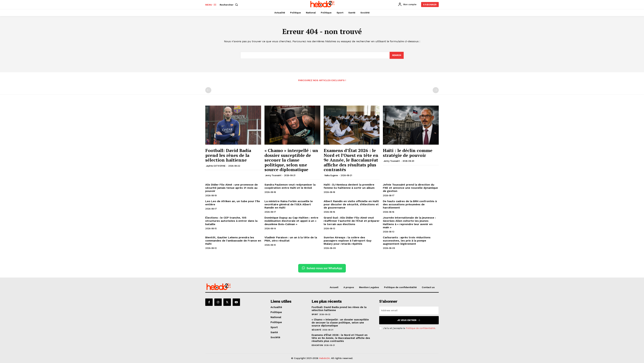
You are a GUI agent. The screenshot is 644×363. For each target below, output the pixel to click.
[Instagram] (218, 302)
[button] (229, 4)
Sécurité (316, 330)
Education (317, 345)
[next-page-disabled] (436, 90)
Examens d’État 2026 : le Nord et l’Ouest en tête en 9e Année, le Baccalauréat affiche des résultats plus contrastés (351, 159)
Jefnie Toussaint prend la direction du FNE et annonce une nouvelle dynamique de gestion (410, 188)
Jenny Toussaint (273, 175)
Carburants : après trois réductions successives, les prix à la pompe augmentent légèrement (407, 240)
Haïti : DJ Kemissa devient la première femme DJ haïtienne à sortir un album (349, 186)
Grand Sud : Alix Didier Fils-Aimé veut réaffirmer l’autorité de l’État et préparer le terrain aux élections (352, 221)
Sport (315, 314)
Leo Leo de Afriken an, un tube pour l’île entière (232, 203)
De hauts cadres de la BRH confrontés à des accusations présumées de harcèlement (410, 204)
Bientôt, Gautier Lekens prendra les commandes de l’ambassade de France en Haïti (233, 240)
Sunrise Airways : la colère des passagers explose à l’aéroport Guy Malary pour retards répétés (347, 240)
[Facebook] (209, 302)
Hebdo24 (324, 358)
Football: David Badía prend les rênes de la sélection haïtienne (228, 155)
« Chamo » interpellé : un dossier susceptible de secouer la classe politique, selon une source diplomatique (291, 159)
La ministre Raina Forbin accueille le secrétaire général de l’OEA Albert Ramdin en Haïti (288, 204)
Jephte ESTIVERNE (216, 166)
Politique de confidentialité (420, 328)
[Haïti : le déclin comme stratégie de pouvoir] (411, 125)
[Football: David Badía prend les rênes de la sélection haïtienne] (233, 125)
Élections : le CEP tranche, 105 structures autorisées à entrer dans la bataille (231, 221)
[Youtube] (236, 302)
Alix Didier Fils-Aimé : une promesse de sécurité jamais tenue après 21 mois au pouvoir (231, 188)
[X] (227, 302)
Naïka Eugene (331, 175)
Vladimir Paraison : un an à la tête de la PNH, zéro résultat (290, 239)
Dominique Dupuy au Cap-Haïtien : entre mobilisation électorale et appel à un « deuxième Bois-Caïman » (291, 221)
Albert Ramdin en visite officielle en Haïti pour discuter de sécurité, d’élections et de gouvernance (351, 204)
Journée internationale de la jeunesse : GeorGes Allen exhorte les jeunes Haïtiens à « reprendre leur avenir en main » (409, 222)
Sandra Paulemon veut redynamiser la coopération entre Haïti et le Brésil (289, 186)
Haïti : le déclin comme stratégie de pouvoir (407, 152)
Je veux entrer (406, 320)
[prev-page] (208, 90)
